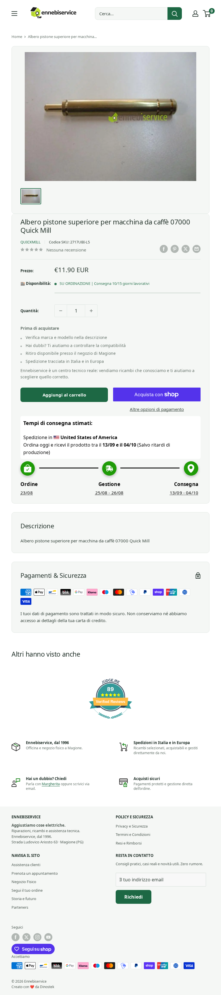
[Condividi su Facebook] (164, 249)
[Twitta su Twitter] (186, 249)
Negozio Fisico (24, 881)
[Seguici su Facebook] (16, 937)
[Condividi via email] (197, 249)
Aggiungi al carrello (64, 395)
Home (17, 36)
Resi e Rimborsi (129, 843)
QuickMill (30, 242)
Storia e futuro (24, 898)
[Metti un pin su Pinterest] (175, 249)
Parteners (20, 907)
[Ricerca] (174, 13)
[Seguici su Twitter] (26, 937)
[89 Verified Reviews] (110, 721)
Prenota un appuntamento (35, 873)
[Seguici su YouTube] (48, 937)
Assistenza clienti (26, 864)
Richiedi (133, 897)
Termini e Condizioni (133, 834)
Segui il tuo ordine (27, 890)
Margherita (51, 783)
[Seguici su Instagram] (37, 937)
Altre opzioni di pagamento (157, 409)
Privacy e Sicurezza (132, 826)
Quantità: (29, 310)
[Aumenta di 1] (91, 311)
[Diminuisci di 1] (61, 311)
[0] (207, 13)
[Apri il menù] (14, 13)
